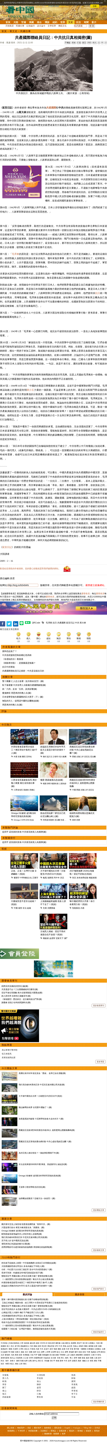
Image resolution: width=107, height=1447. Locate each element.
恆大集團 (62, 757)
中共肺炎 (4, 1343)
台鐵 (63, 1343)
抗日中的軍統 (8, 667)
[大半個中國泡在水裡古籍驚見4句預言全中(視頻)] (9, 1096)
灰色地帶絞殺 (82, 878)
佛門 (66, 938)
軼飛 (4, 1381)
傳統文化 (62, 26)
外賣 (15, 757)
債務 (30, 1352)
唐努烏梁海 (5, 1358)
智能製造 (76, 908)
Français (77, 1428)
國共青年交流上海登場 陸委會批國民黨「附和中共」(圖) (25, 1224)
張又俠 (85, 1343)
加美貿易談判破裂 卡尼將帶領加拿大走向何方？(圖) (41, 1119)
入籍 (95, 1358)
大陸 (15, 22)
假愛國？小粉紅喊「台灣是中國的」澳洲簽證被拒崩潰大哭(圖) (28, 1329)
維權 (57, 1355)
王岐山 (75, 1346)
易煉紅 (32, 790)
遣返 (83, 1358)
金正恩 (69, 1346)
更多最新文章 (98, 1250)
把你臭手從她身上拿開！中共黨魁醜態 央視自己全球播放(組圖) (28, 1263)
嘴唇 (45, 783)
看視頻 (97, 1431)
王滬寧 (15, 1349)
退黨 (35, 1346)
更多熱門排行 (98, 1289)
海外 (7, 1361)
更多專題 (100, 1062)
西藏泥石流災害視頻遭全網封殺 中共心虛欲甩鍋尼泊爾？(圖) (82, 750)
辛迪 (73, 1397)
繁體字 (17, 878)
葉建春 (26, 790)
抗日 (97, 293)
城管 (20, 908)
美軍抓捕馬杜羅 (8, 1057)
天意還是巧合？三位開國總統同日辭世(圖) (19, 989)
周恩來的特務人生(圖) (12, 705)
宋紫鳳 (5, 1375)
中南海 (32, 1349)
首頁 (8, 22)
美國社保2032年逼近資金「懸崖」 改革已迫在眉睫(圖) (42, 1073)
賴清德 (26, 1343)
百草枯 (29, 757)
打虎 (67, 1349)
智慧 (91, 1361)
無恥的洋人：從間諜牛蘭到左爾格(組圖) (20, 701)
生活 (78, 22)
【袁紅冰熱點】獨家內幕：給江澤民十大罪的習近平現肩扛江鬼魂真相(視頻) (34, 1303)
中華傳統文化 (26, 878)
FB (9, 1352)
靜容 (39, 1391)
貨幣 (42, 1352)
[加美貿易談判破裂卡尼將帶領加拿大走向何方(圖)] (9, 1119)
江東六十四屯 (96, 1355)
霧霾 (39, 1355)
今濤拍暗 (41, 1375)
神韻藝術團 (32, 1431)
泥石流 (87, 757)
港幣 (66, 1352)
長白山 (12, 1358)
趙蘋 (73, 1387)
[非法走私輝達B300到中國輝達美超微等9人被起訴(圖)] (9, 1164)
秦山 (4, 1391)
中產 (88, 1352)
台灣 (98, 1352)
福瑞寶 (88, 1431)
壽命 (17, 1364)
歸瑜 (73, 1378)
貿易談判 (4, 1349)
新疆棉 (3, 1346)
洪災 (62, 878)
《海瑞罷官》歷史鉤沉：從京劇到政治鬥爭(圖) (21, 999)
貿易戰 (73, 1343)
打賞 (79, 43)
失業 (45, 908)
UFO (56, 1346)
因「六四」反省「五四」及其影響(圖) (19, 689)
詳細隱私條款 (53, 6)
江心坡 (25, 1358)
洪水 (12, 1346)
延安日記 (7, 547)
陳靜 (39, 1384)
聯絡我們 (21, 1428)
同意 (95, 6)
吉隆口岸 (80, 757)
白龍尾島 (19, 1358)
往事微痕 (90, 1349)
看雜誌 (53, 1431)
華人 (62, 1358)
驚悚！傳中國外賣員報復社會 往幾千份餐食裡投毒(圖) (24, 1299)
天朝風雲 (9, 26)
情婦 (55, 1349)
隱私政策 (58, 1428)
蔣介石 (30, 390)
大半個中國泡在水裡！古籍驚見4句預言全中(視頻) (40, 1096)
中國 (74, 790)
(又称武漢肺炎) (13, 1343)
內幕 (37, 1349)
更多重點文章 (98, 1210)
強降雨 (50, 878)
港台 (39, 22)
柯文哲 (44, 1346)
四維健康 (6, 1397)
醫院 (24, 757)
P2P (35, 1355)
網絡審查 (79, 1355)
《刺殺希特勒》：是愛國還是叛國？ (19, 663)
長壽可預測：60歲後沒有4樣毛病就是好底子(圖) (22, 1273)
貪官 (51, 1349)
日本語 (97, 1428)
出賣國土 (91, 1343)
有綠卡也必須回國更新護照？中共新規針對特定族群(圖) (25, 1322)
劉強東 (7, 1355)
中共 (77, 623)
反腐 (63, 1349)
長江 (8, 1346)
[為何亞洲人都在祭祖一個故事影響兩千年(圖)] (9, 1153)
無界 (64, 1434)
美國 (31, 22)
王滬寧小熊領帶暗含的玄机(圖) (32, 1187)
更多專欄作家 (98, 1402)
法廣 (103, 1349)
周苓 (4, 1384)
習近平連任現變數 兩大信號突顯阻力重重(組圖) (21, 993)
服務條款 (47, 1428)
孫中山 (34, 1361)
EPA (23, 820)
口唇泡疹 (62, 783)
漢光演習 (51, 1343)
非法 (24, 908)
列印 (89, 43)
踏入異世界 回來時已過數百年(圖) (16, 996)
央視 (58, 1358)
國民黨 (58, 1343)
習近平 (79, 1343)
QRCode (36, 623)
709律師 (62, 1355)
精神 (74, 820)
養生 (25, 1364)
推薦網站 (11, 1431)
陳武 (45, 757)
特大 (94, 43)
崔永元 (26, 1349)
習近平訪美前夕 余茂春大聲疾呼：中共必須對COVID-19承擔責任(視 (31, 1309)
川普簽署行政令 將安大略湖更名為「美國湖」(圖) (22, 1227)
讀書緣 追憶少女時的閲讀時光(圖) (16, 1002)
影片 (94, 22)
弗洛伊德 (50, 1346)
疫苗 (39, 1346)
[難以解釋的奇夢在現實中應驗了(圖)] (9, 1107)
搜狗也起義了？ (9, 651)
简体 (74, 43)
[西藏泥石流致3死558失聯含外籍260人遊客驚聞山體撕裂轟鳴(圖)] (9, 1130)
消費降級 (51, 908)
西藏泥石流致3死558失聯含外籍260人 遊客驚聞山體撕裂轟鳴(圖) (47, 1130)
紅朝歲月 (30, 26)
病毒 (37, 1343)
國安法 (67, 1343)
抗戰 (30, 1361)
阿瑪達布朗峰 (48, 820)
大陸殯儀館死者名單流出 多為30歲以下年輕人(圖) (22, 1266)
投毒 (20, 757)
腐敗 (59, 1349)
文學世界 (52, 26)
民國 (22, 1361)
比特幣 (53, 1352)
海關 (79, 1358)
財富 (84, 1352)
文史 (70, 22)
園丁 (4, 1387)
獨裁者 (46, 938)
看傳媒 (80, 1431)
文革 (21, 1364)
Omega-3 (18, 820)
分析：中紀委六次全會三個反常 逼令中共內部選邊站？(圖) (26, 1269)
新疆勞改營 (38, 1358)
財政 (80, 1352)
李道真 (40, 1378)
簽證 (87, 1358)
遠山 (39, 1381)
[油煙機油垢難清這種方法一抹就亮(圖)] (9, 1198)
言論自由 (46, 1358)
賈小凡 (5, 1378)
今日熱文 (7, 724)
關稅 (86, 1346)
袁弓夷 (17, 1346)
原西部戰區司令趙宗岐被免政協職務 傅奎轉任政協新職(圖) (26, 1247)
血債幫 (52, 938)
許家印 (56, 757)
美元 (38, 1352)
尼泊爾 (93, 757)
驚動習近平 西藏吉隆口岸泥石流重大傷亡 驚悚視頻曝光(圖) (27, 1276)
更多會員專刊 (98, 1005)
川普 (21, 1343)
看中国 (21, 11)
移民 (67, 1358)
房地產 (71, 1352)
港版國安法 (24, 1346)
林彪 (57, 1361)
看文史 (13, 31)
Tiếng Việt (87, 1428)
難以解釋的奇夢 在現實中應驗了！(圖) (35, 1107)
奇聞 (86, 22)
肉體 (78, 820)
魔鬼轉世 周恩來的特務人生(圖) (16, 693)
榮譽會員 (85, 593)
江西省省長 (18, 790)
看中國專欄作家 (11, 1370)
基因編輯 (45, 1355)
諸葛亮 (74, 1361)
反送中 (46, 1349)
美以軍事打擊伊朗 (9, 1050)
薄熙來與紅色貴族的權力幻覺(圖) (15, 1244)
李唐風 (74, 1384)
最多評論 (27, 1294)
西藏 (74, 757)
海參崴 (93, 1352)
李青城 (74, 1391)
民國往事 (20, 26)
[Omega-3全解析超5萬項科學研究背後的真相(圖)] (9, 1176)
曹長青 (40, 1397)
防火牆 (52, 1355)
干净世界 (21, 1431)
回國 (91, 1358)
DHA (27, 820)
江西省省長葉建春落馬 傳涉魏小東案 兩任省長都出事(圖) (24, 783)
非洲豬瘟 (26, 1355)
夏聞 (73, 1381)
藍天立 (50, 757)
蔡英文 (103, 1352)
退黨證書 (62, 1431)
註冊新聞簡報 (9, 1408)
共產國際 (51, 107)
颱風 (45, 878)
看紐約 (72, 1431)
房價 (16, 1355)
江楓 (39, 1394)
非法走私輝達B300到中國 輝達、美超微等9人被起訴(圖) (43, 1164)
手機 (99, 1361)
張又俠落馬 (6, 1054)
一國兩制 (83, 1349)
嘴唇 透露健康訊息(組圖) (51, 780)
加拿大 (17, 1352)
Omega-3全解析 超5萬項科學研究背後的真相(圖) (40, 1176)
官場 (23, 22)
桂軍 (26, 1361)
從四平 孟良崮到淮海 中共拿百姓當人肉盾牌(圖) (24, 832)
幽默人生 (85, 1361)
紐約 (55, 22)
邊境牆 (90, 1346)
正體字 (35, 878)
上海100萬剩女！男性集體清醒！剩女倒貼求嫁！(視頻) (25, 1319)
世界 (62, 22)
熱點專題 (7, 1045)
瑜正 (4, 1394)
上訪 (68, 1355)
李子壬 (74, 1394)
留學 (75, 1358)
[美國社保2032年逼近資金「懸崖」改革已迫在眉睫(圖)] (9, 1073)
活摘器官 (86, 1355)
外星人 (11, 1364)
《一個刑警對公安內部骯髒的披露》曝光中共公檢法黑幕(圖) (27, 1279)
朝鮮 (12, 1352)
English (67, 1428)
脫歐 (22, 1352)
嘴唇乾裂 (55, 783)
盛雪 (39, 1387)
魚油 (32, 820)
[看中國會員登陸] (19, 953)
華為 (64, 1346)
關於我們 (37, 1428)
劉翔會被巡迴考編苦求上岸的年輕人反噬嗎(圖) (21, 1234)
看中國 (76, 1349)
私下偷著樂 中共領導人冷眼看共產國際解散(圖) (24, 685)
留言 (84, 43)
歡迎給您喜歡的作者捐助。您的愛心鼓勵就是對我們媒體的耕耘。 (30, 568)
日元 (62, 1352)
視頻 (4, 849)
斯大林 (83, 623)
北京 (2, 1355)
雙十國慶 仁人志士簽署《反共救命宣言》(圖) (23, 681)
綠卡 (99, 1358)
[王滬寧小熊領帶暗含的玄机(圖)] (9, 1187)
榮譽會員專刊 (9, 980)
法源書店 (44, 1431)
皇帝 (69, 1361)
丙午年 (57, 878)
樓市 (76, 1352)
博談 (47, 22)
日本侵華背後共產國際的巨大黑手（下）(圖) (22, 697)
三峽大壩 (99, 1343)
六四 (31, 1346)
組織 (29, 908)
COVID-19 (43, 1343)
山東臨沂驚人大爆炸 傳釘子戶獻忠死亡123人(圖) (22, 1312)
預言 (74, 878)
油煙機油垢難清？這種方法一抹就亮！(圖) (37, 1198)
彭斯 (95, 1346)
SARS (31, 1358)
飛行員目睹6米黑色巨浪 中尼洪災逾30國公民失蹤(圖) (42, 1084)
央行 (26, 1352)
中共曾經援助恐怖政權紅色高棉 (16, 655)
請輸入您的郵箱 (36, 1414)
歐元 (58, 1352)
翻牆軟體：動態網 (51, 1434)
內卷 (82, 908)
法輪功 (72, 1355)
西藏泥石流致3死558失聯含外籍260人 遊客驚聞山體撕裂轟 (82, 783)
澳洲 (18, 1361)
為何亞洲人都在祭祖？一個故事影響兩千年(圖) (39, 1153)
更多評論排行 (98, 1332)
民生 (3, 1361)
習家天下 (60, 938)
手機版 (67, 43)
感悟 (95, 1361)
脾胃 (49, 783)
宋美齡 (46, 1361)
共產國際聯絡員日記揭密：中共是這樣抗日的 (23, 671)
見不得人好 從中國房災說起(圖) (15, 1240)
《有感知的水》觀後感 (12, 659)
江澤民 (21, 1349)
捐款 (29, 1428)
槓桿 (34, 1352)
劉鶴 (10, 1349)
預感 (62, 820)
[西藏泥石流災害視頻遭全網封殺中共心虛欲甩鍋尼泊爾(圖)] (9, 1141)
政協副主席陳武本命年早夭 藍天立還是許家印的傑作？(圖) (52, 750)
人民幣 (47, 1352)
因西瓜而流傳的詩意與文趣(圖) (14, 986)
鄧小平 (52, 1361)
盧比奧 (32, 1343)
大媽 (12, 1355)
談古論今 (41, 26)
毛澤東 (15, 254)
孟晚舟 (81, 1346)
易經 (80, 1361)
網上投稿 (10, 1428)
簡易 (73, 1375)
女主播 (53, 1358)
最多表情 (79, 1294)
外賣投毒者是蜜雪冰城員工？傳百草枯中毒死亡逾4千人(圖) (24, 750)
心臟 (66, 820)
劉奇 (61, 1361)
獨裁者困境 (94, 878)
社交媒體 (4, 1352)
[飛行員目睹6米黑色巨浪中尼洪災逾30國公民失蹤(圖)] (9, 1084)
